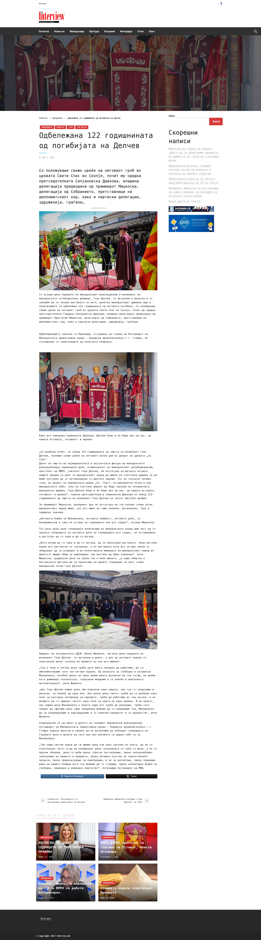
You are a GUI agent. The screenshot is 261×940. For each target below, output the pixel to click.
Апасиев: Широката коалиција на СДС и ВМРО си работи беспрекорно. (64, 888)
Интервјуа (126, 31)
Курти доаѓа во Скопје (184, 201)
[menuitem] (44, 31)
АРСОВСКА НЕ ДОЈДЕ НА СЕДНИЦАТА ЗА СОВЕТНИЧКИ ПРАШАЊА (61, 847)
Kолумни (109, 31)
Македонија (77, 31)
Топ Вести (82, 127)
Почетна (44, 31)
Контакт (42, 4)
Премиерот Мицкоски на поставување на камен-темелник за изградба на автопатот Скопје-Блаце (194, 192)
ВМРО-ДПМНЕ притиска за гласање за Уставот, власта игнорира (126, 847)
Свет (152, 31)
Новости (59, 31)
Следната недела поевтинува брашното (126, 890)
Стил (140, 31)
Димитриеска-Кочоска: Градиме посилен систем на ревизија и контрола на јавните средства (190, 169)
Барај (172, 116)
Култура (94, 31)
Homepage (43, 118)
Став (70, 127)
